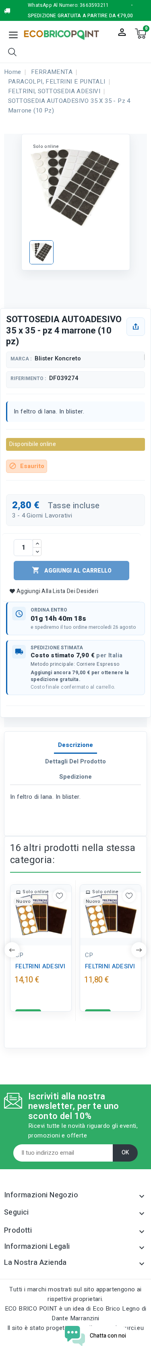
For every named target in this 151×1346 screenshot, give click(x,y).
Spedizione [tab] (75, 776)
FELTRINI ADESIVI (40, 966)
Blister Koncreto (58, 358)
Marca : (20, 359)
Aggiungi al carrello (72, 570)
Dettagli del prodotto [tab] (75, 761)
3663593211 (94, 5)
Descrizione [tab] (75, 745)
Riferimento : (28, 378)
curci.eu (133, 1327)
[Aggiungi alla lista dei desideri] (59, 895)
